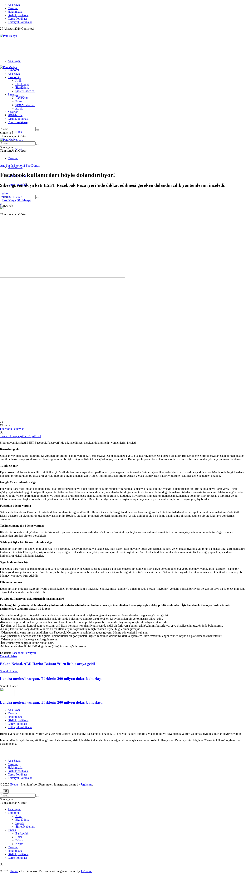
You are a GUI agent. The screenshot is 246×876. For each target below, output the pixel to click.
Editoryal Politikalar (20, 22)
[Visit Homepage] (8, 35)
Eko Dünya (22, 84)
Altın (18, 80)
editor (5, 193)
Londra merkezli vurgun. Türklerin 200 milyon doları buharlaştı (51, 702)
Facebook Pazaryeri (24, 652)
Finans (12, 94)
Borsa (18, 131)
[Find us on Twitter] (1, 32)
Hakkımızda (15, 11)
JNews (14, 784)
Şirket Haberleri (25, 105)
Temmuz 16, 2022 (11, 196)
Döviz (19, 140)
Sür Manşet (24, 200)
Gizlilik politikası (18, 15)
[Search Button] (37, 197)
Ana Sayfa (14, 4)
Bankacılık (21, 98)
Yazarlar (13, 8)
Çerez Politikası (17, 18)
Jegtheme (86, 784)
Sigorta (19, 87)
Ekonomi (13, 69)
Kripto (19, 108)
